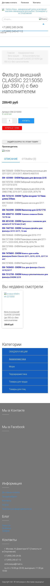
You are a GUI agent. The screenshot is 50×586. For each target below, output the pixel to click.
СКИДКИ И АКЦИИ (18, 351)
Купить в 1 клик (12, 128)
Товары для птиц (17, 389)
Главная (11, 53)
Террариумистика (18, 374)
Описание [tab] (11, 158)
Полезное (25, 3)
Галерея (5, 531)
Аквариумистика (26, 53)
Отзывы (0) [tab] (29, 158)
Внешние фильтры (31, 56)
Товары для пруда (18, 381)
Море (12, 366)
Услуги (5, 505)
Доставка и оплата (9, 3)
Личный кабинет (9, 496)
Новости (6, 525)
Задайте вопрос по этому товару (22, 142)
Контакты (37, 3)
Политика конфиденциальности (17, 509)
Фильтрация (13, 56)
